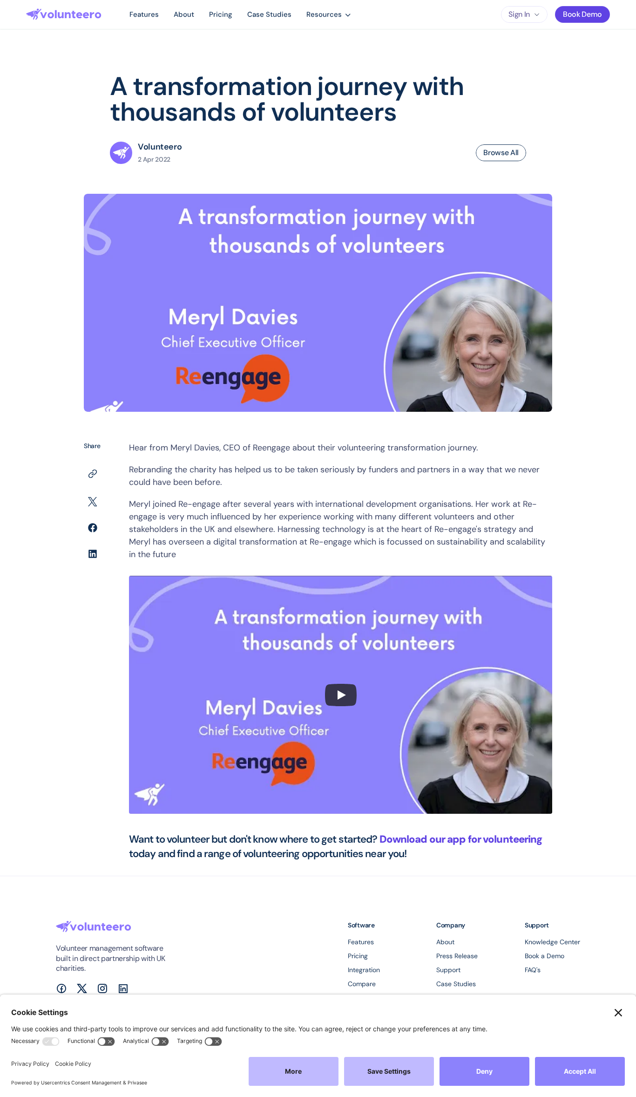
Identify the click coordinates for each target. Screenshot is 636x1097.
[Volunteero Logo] (63, 14)
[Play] (341, 695)
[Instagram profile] (102, 988)
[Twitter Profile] (82, 988)
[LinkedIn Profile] (123, 988)
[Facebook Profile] (61, 988)
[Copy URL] (92, 473)
